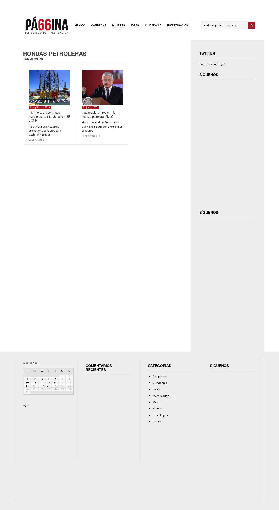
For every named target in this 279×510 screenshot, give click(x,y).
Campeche (98, 25)
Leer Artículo (37, 139)
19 (42, 386)
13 (48, 382)
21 (55, 386)
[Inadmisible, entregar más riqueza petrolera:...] (102, 87)
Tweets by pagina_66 (212, 64)
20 (48, 386)
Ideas (135, 25)
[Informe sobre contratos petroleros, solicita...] (49, 87)
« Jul (25, 405)
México (80, 25)
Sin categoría (161, 415)
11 (34, 382)
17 (27, 386)
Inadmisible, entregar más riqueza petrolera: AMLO (98, 114)
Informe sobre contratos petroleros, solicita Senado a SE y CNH (49, 116)
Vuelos (157, 421)
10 (27, 382)
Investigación (176, 25)
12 (42, 382)
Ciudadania (153, 25)
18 (34, 386)
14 (55, 382)
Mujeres (118, 25)
